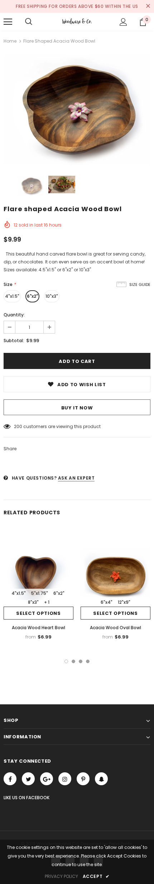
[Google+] (46, 778)
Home (10, 41)
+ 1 (46, 602)
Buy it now (77, 407)
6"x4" (106, 602)
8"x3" (33, 602)
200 (18, 426)
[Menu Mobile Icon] (8, 22)
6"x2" (32, 296)
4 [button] (88, 661)
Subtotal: (14, 340)
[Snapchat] (101, 778)
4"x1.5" (12, 296)
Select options (38, 613)
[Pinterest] (83, 778)
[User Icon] (123, 22)
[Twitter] (28, 778)
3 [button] (80, 661)
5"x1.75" (39, 593)
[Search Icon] (28, 21)
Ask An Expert (76, 478)
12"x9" (124, 602)
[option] (77, 110)
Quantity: (14, 315)
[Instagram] (64, 778)
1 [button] (66, 661)
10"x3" (51, 296)
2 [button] (73, 661)
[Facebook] (10, 778)
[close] (147, 6)
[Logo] (76, 21)
